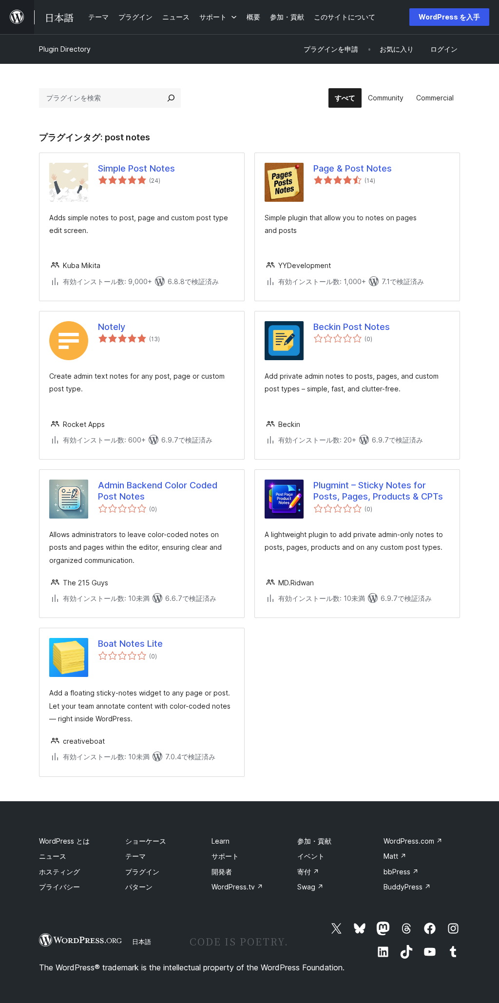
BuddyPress (407, 887)
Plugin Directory (65, 49)
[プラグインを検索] (171, 98)
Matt (395, 856)
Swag (310, 887)
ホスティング (59, 872)
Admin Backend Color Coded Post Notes (157, 491)
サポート (225, 856)
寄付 (308, 872)
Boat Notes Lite (130, 643)
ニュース (52, 856)
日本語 (141, 941)
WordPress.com (413, 841)
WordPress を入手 (449, 17)
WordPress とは (64, 841)
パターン (139, 887)
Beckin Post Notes (351, 327)
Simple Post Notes (136, 168)
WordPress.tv (237, 887)
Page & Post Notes (352, 168)
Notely (111, 327)
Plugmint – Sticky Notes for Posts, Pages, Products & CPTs (378, 491)
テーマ (135, 856)
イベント (311, 856)
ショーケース (145, 841)
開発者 (221, 872)
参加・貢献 (314, 841)
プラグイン (142, 872)
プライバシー (59, 887)
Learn (220, 841)
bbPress (401, 872)
